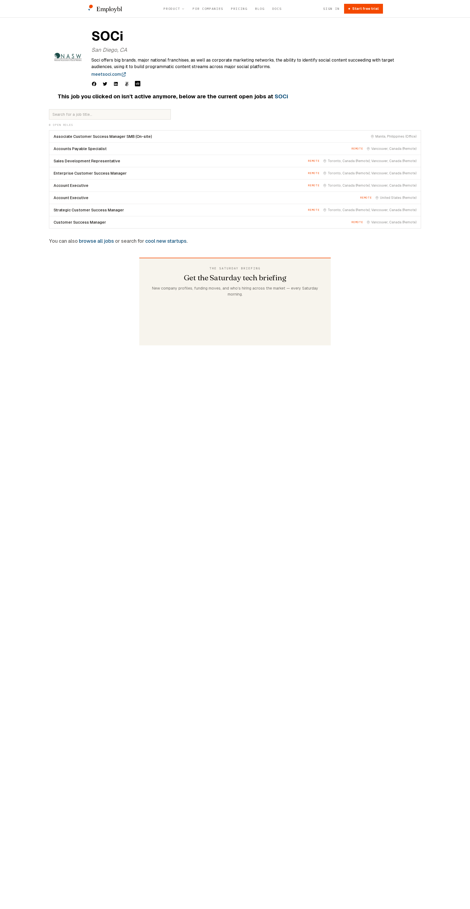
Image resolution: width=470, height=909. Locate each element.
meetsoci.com (106, 74)
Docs (277, 9)
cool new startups (166, 241)
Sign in (331, 9)
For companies (208, 9)
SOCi (281, 96)
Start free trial (365, 9)
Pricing (239, 9)
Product (171, 9)
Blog (260, 9)
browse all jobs (96, 241)
